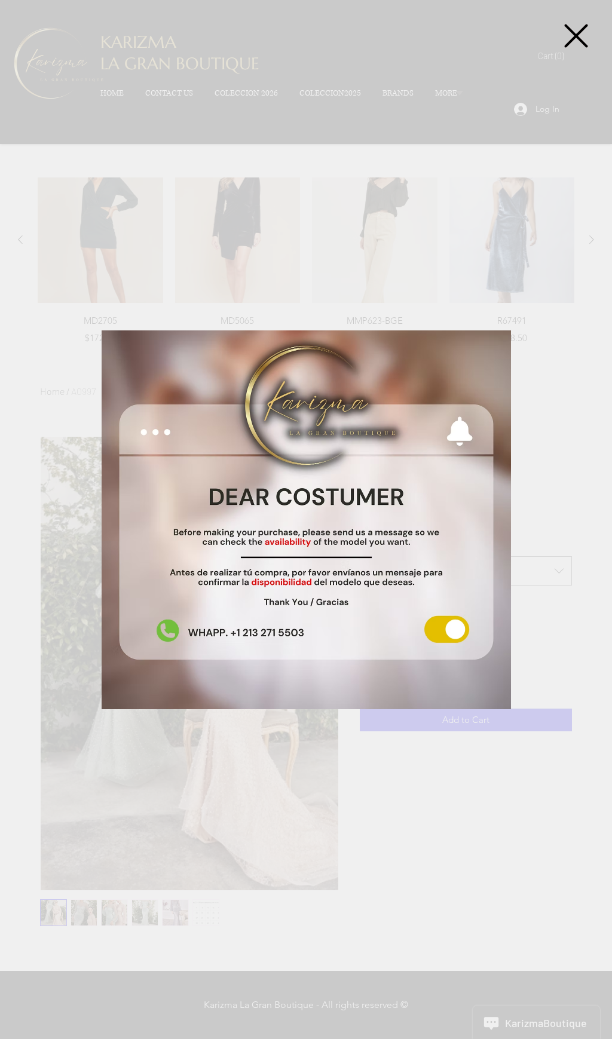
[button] (576, 36)
